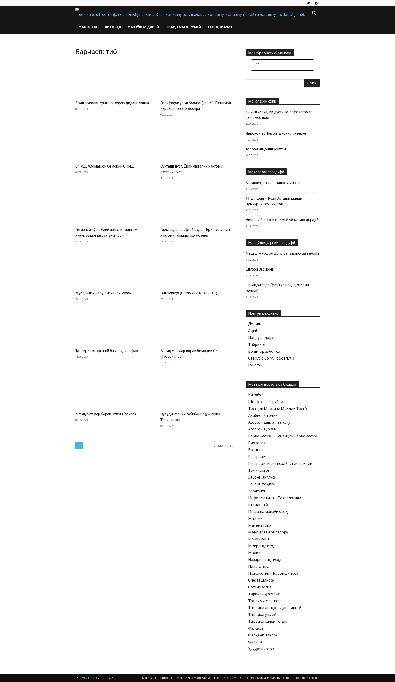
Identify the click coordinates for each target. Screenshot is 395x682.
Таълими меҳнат (263, 600)
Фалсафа (256, 628)
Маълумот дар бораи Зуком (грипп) (105, 414)
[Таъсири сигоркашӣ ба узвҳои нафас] (112, 326)
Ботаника (257, 449)
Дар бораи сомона (306, 678)
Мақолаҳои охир (262, 101)
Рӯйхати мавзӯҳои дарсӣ (193, 678)
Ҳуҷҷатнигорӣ (261, 648)
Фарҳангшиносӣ (263, 635)
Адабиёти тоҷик (263, 415)
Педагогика (258, 566)
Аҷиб (252, 330)
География (257, 456)
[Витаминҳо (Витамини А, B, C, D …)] (197, 269)
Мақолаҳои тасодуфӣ (266, 172)
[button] (314, 13)
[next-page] (98, 445)
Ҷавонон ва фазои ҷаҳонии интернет (277, 133)
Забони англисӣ (262, 477)
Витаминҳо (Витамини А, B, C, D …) (188, 293)
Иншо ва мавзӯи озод (268, 511)
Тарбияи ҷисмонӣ (264, 593)
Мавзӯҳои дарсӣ (143, 27)
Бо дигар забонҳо (264, 351)
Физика (255, 641)
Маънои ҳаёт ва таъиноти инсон (273, 183)
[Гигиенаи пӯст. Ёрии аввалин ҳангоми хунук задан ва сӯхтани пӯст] (112, 205)
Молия (254, 552)
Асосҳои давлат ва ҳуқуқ (270, 422)
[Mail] (308, 3)
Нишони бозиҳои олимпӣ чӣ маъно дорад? (282, 220)
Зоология (256, 490)
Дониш (254, 323)
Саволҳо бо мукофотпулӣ (271, 358)
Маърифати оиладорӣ (268, 532)
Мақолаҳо (89, 27)
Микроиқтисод (261, 545)
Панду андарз (260, 337)
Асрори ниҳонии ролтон (266, 149)
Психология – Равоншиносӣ (273, 573)
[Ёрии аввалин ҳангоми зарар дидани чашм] (112, 78)
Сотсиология (259, 587)
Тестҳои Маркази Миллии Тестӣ (277, 408)
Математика (259, 525)
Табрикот (257, 344)
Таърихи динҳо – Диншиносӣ (274, 607)
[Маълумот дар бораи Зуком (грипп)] (112, 390)
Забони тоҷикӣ (261, 484)
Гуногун (255, 365)
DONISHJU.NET (87, 678)
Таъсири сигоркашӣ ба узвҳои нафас (106, 351)
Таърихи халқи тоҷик (267, 621)
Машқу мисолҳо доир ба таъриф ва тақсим (282, 253)
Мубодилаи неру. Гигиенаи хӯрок (103, 293)
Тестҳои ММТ (220, 27)
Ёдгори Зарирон (259, 269)
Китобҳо (113, 27)
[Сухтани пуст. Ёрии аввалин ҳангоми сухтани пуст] (197, 142)
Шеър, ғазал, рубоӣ (183, 27)
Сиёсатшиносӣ (261, 580)
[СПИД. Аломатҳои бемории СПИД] (112, 142)
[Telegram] (316, 3)
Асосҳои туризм (262, 429)
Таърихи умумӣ (262, 614)
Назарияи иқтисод (264, 559)
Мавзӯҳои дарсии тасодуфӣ (271, 243)
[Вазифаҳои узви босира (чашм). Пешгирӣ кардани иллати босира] (197, 78)
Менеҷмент (259, 538)
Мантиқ (255, 518)
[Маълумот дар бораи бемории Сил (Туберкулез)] (197, 326)
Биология (256, 442)
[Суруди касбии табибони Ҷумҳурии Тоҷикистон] (197, 390)
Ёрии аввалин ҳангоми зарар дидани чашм (112, 103)
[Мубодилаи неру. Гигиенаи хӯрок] (112, 269)
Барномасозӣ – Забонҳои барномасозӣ (283, 435)
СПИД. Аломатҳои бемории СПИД (104, 166)
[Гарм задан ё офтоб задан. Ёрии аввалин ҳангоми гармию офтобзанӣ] (197, 205)
